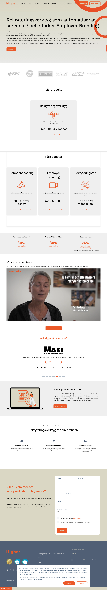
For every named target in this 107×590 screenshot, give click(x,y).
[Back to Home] (12, 3)
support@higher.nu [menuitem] (59, 553)
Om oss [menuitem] (53, 3)
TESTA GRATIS (95, 3)
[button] (43, 376)
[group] (22, 448)
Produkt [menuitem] (23, 3)
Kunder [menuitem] (37, 3)
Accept (69, 583)
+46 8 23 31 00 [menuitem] (58, 555)
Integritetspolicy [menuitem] (10, 580)
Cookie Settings (5, 588)
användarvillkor (77, 518)
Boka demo (83, 3)
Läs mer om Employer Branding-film (53, 209)
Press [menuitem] (39, 562)
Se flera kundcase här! (53, 328)
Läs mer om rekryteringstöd (85, 209)
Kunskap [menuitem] (45, 3)
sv (75, 3)
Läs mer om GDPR (60, 406)
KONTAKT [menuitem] (56, 550)
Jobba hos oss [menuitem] (42, 565)
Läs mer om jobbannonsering (21, 209)
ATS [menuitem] (39, 557)
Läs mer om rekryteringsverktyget (52, 135)
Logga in (69, 3)
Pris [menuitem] (30, 3)
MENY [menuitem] (39, 550)
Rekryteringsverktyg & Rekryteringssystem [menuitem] (44, 554)
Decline (82, 583)
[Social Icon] (8, 570)
